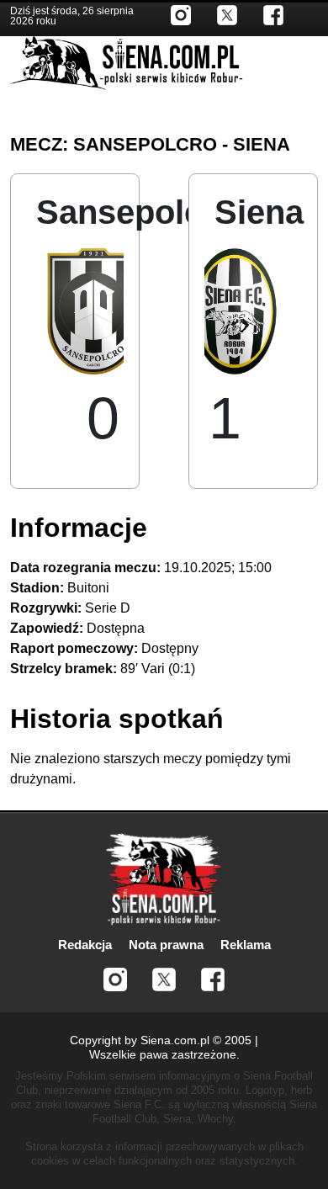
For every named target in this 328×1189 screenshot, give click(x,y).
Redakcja (85, 944)
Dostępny (169, 648)
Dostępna (116, 628)
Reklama (245, 944)
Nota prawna (166, 944)
